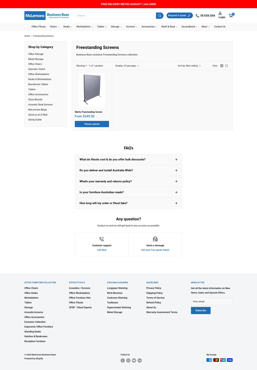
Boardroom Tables (38, 84)
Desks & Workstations (39, 79)
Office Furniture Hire (80, 297)
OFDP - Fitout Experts (80, 307)
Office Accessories (38, 94)
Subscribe (200, 310)
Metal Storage (35, 59)
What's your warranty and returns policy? (106, 181)
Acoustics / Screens (79, 288)
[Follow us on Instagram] (128, 360)
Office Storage (36, 54)
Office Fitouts (76, 302)
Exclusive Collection (35, 322)
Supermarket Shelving (119, 307)
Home (27, 36)
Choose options (92, 124)
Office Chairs (35, 64)
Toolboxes (112, 302)
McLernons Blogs (37, 109)
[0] (231, 15)
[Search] (159, 16)
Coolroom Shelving (117, 297)
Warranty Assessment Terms (161, 312)
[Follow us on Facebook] (123, 360)
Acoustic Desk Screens (40, 104)
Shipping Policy (154, 293)
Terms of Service (155, 297)
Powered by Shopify (33, 358)
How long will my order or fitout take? (103, 203)
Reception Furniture (35, 341)
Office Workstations (38, 74)
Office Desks (31, 293)
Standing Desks (32, 331)
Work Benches (114, 293)
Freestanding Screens (43, 36)
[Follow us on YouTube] (134, 360)
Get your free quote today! (155, 250)
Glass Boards (35, 99)
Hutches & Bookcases (35, 336)
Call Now (101, 250)
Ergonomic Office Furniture (38, 326)
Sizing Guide (35, 119)
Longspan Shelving (117, 288)
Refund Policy (153, 302)
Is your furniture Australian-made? (102, 192)
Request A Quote (177, 15)
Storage (28, 307)
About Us (151, 307)
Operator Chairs (36, 69)
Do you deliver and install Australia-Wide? (106, 170)
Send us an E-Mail (37, 114)
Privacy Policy (153, 288)
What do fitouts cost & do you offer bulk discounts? (112, 159)
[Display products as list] (226, 65)
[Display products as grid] (221, 65)
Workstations (31, 297)
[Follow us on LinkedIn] (140, 360)
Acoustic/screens (33, 312)
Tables (31, 89)
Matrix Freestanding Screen (88, 112)
